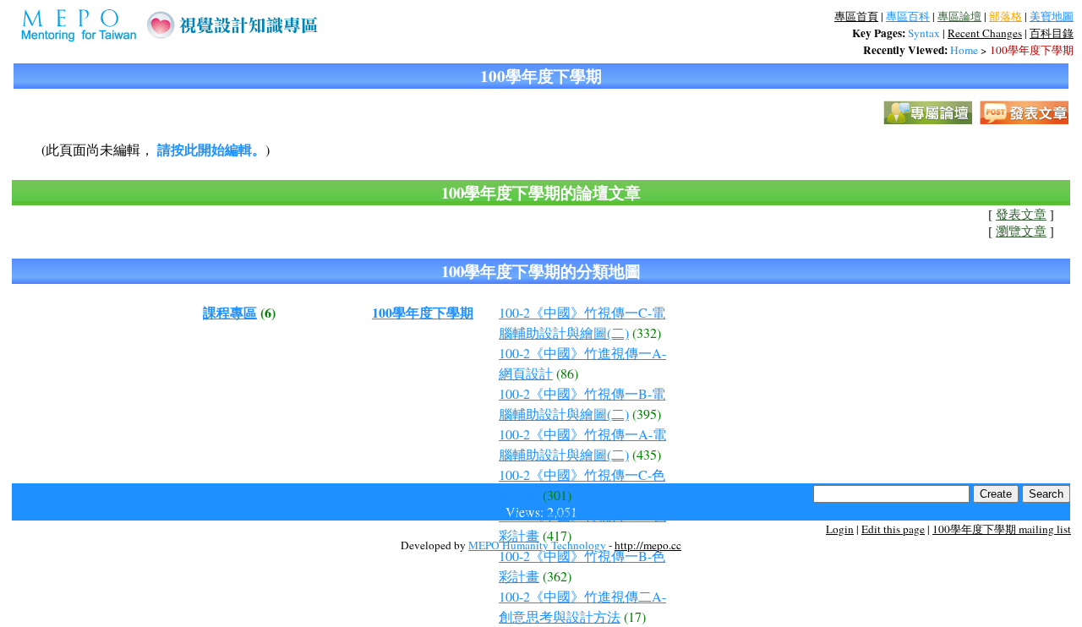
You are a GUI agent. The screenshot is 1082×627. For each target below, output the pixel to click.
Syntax (924, 33)
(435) (646, 454)
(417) (557, 535)
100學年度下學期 (1032, 49)
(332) (646, 332)
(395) (646, 414)
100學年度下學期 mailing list (1001, 529)
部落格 (1005, 16)
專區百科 (908, 16)
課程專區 (230, 312)
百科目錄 (1052, 33)
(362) (557, 576)
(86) (567, 373)
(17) (635, 616)
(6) (268, 312)
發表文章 (1021, 214)
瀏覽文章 (1021, 231)
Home (964, 49)
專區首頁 (856, 16)
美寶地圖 (1052, 16)
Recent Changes (985, 33)
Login (840, 529)
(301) (557, 495)
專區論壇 (959, 16)
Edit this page (893, 529)
